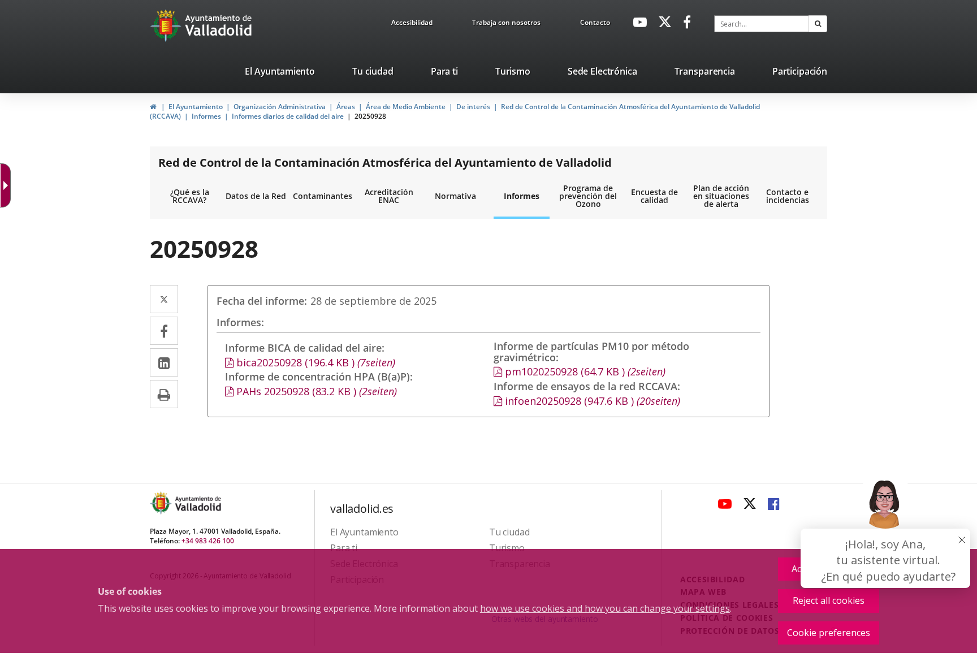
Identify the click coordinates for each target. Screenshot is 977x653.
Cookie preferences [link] (828, 632)
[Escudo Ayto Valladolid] (162, 502)
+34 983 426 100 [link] (207, 541)
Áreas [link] (345, 106)
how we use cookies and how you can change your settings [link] (605, 608)
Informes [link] (206, 116)
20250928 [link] (370, 116)
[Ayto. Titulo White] (218, 25)
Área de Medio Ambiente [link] (406, 106)
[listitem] (280, 73)
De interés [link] (473, 106)
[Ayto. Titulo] (197, 502)
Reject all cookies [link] (828, 600)
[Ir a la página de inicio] (167, 25)
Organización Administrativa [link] (280, 106)
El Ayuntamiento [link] (195, 106)
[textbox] (761, 23)
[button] (818, 23)
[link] (412, 24)
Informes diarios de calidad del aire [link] (288, 116)
